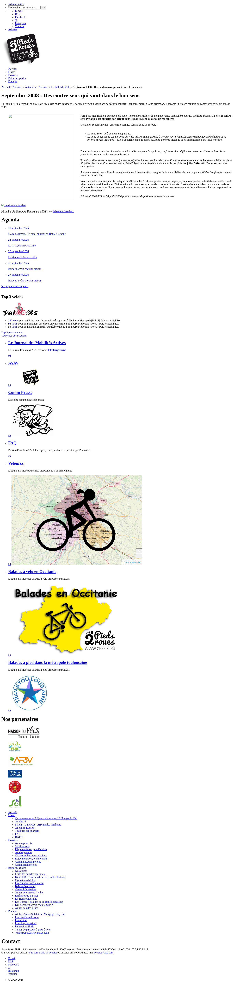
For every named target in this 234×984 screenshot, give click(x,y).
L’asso (11, 71)
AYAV (13, 363)
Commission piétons (26, 864)
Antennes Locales (24, 827)
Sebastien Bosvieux (63, 211)
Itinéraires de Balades (26, 895)
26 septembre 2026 (18, 251)
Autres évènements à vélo (29, 892)
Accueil (12, 68)
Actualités (30, 87)
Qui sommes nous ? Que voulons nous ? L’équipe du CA (46, 818)
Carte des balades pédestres (30, 874)
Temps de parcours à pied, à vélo (33, 929)
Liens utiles (21, 920)
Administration (16, 4)
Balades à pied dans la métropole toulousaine (47, 662)
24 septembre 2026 (18, 239)
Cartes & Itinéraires (25, 889)
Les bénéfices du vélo (27, 917)
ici (9, 355)
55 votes (13, 326)
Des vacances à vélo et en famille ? (34, 904)
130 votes (13, 320)
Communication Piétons (28, 861)
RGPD (19, 836)
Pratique (12, 81)
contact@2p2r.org (103, 952)
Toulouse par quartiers (27, 830)
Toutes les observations (13, 335)
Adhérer (12, 29)
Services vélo (22, 846)
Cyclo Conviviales (25, 880)
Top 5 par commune (12, 332)
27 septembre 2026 (18, 274)
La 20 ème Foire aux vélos (22, 257)
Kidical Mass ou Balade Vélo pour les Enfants (40, 877)
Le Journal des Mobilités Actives (37, 342)
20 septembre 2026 (18, 228)
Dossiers (12, 75)
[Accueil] (21, 63)
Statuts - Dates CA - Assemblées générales (38, 824)
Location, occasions (25, 923)
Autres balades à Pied (26, 907)
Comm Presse (20, 392)
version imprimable (15, 205)
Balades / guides (17, 78)
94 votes (13, 323)
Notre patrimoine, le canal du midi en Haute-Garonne (37, 233)
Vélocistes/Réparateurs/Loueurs (32, 932)
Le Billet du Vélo (60, 87)
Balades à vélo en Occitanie (32, 571)
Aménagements (23, 843)
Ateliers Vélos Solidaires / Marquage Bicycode (40, 914)
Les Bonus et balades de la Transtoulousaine (39, 901)
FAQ (12, 443)
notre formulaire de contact (42, 952)
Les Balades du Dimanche (29, 883)
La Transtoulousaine (26, 898)
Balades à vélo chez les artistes (24, 268)
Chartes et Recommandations (31, 855)
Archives (17, 87)
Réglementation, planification (31, 849)
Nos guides (21, 870)
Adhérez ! (20, 821)
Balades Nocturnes (25, 886)
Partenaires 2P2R (24, 926)
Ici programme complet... (14, 286)
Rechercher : (15, 7)
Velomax (15, 463)
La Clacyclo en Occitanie (22, 245)
